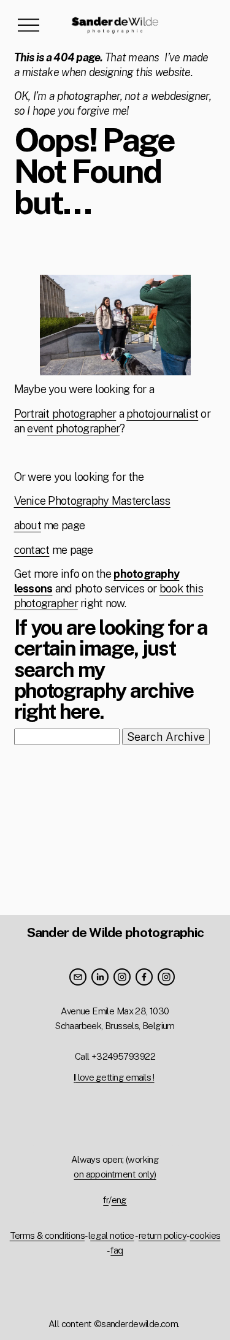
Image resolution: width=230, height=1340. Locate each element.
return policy (162, 1235)
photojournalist (162, 413)
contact (32, 549)
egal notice (112, 1235)
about (27, 525)
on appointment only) (115, 1174)
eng (119, 1200)
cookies (205, 1235)
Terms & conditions (47, 1235)
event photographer (73, 428)
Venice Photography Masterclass (92, 500)
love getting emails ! (114, 1077)
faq (116, 1250)
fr (106, 1200)
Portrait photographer (65, 413)
